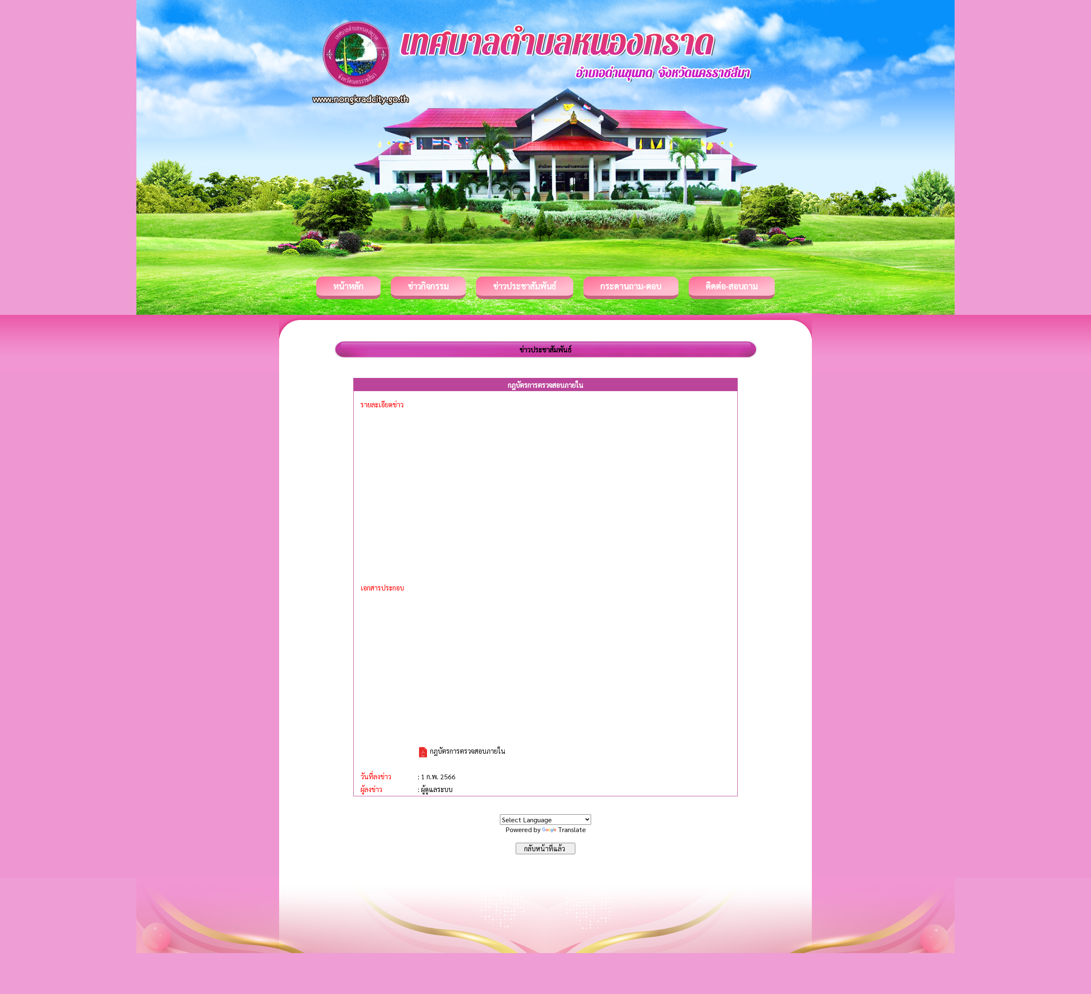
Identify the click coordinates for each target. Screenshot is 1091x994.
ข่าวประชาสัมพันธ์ (524, 285)
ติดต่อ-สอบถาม (732, 285)
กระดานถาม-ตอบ (630, 285)
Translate (572, 829)
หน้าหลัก (348, 285)
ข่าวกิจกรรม (428, 285)
